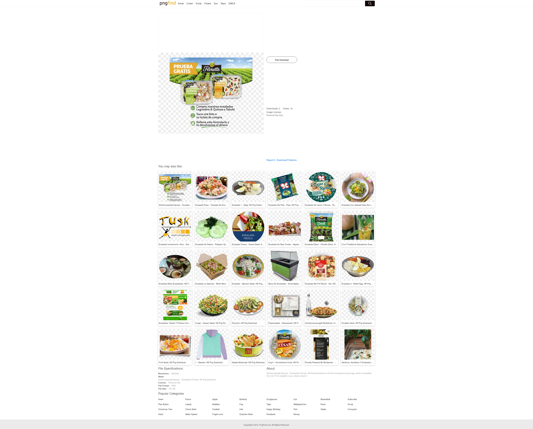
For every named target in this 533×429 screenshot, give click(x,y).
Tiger (268, 404)
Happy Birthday (273, 409)
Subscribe (352, 399)
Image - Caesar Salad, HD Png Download (213, 323)
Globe (323, 409)
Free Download (282, 59)
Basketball (325, 399)
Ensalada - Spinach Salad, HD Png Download (252, 283)
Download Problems (286, 160)
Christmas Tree (165, 409)
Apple (215, 399)
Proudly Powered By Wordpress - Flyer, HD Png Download (330, 362)
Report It (270, 160)
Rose (323, 404)
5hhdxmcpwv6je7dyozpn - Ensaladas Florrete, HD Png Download (187, 205)
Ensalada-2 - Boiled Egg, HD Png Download (361, 283)
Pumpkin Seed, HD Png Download (357, 323)
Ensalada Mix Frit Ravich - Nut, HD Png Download (327, 283)
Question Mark (246, 414)
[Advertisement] (211, 33)
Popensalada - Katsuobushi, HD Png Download (289, 323)
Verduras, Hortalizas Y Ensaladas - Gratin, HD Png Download (368, 362)
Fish (295, 409)
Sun (216, 3)
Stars (223, 3)
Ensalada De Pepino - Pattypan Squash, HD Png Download (221, 244)
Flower (207, 3)
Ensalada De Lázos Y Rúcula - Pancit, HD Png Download (330, 205)
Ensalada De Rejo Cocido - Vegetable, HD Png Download (293, 244)
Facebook (270, 414)
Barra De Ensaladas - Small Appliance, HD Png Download (293, 283)
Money (297, 414)
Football (215, 409)
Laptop (188, 404)
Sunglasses (271, 399)
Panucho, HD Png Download (244, 323)
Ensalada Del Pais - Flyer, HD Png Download (288, 205)
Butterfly (243, 399)
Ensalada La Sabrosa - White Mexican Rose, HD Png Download (223, 283)
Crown (190, 3)
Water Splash (191, 414)
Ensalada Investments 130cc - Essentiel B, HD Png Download (186, 244)
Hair (241, 409)
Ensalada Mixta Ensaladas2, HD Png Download (179, 283)
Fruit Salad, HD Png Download (172, 362)
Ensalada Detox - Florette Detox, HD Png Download (327, 244)
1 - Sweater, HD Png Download (208, 362)
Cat (295, 399)
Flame (188, 399)
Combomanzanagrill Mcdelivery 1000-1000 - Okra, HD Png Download (335, 323)
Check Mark (191, 409)
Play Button (163, 404)
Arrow (181, 3)
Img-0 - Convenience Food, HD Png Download (288, 362)
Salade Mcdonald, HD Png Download (248, 362)
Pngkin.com (217, 414)
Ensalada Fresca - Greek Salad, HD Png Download (254, 244)
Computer (352, 409)
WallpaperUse (300, 404)
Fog (241, 404)
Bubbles (216, 404)
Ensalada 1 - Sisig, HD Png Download (248, 205)
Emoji (199, 3)
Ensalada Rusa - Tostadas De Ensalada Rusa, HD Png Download (224, 205)
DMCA (232, 3)
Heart (160, 399)
